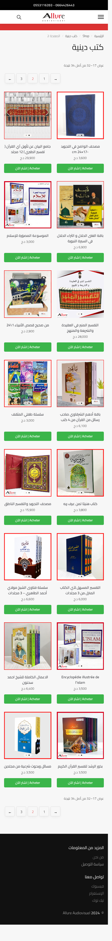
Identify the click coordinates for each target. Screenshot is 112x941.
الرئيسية (99, 36)
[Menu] (96, 17)
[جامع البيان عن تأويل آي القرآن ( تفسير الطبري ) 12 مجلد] (27, 115)
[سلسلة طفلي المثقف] (27, 383)
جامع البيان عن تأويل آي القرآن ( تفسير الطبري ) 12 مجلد (28, 149)
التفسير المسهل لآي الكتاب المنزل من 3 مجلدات (80, 590)
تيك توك (98, 900)
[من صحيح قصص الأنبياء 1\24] (27, 294)
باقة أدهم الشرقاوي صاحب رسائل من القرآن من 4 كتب (80, 416)
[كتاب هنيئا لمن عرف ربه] (80, 473)
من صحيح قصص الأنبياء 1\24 (28, 325)
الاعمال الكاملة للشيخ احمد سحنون (27, 679)
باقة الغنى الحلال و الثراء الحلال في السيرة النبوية (80, 238)
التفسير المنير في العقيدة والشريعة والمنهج (80, 327)
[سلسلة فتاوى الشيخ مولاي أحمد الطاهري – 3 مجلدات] (27, 557)
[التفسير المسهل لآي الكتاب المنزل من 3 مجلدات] (80, 557)
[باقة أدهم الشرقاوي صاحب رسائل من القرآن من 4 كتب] (80, 383)
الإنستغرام (96, 893)
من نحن (98, 857)
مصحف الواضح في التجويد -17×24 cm (80, 149)
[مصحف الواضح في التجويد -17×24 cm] (80, 115)
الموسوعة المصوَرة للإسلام (28, 235)
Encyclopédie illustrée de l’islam (80, 679)
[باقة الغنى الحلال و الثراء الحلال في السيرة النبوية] (80, 205)
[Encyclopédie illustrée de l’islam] (80, 646)
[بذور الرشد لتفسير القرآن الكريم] (80, 735)
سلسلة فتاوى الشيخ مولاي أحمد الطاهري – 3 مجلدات (27, 590)
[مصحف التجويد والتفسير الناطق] (27, 473)
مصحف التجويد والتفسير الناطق (27, 503)
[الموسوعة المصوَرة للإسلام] (27, 205)
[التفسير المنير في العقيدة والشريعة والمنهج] (80, 294)
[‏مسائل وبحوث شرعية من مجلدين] (27, 735)
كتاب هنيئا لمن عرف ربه (80, 503)
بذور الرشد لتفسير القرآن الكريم (80, 766)
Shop (86, 36)
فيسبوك (97, 886)
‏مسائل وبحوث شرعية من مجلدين (27, 766)
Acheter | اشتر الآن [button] (80, 168)
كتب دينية (71, 36)
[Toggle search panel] (19, 17)
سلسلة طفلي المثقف (27, 414)
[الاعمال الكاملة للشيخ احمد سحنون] (27, 646)
